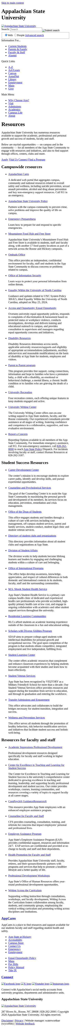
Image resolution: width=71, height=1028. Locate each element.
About (11, 115)
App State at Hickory (19, 936)
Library (12, 79)
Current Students (17, 46)
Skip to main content (12, 2)
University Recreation (20, 392)
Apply (4, 159)
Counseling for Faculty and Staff (26, 816)
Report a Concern (18, 434)
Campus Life (15, 112)
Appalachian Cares (18, 174)
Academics (14, 109)
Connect (23, 159)
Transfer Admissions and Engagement (28, 699)
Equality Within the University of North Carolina (34, 290)
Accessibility (15, 939)
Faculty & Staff (16, 52)
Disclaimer (7, 1020)
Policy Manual (16, 967)
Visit (10, 103)
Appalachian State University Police (28, 201)
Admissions (14, 106)
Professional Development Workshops (29, 875)
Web (10, 35)
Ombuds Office (16, 254)
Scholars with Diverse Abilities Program (30, 630)
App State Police (33, 449)
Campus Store (16, 943)
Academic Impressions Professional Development (35, 747)
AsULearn (14, 70)
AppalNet (13, 76)
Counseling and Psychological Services (29, 487)
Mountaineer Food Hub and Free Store (29, 233)
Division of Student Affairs (23, 550)
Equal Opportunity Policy (22, 958)
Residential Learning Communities (27, 616)
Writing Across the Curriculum (25, 890)
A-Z (10, 67)
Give (11, 88)
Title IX (12, 970)
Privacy (19, 1020)
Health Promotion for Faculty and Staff (29, 854)
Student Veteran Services (21, 675)
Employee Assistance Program (24, 833)
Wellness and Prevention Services (26, 717)
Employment (15, 82)
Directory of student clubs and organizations (32, 535)
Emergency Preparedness (22, 219)
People (20, 35)
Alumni (12, 55)
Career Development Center (23, 469)
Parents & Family (17, 49)
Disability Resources (19, 338)
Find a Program (36, 159)
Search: (5, 29)
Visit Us (13, 159)
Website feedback (25, 1023)
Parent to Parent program (21, 365)
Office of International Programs (25, 568)
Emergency (14, 949)
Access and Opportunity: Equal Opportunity (32, 308)
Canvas (12, 73)
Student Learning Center (21, 654)
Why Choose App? (18, 100)
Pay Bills (13, 964)
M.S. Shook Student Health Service (27, 589)
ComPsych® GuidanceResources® (27, 801)
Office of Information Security (24, 275)
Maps (11, 85)
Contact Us (14, 946)
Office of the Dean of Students (25, 511)
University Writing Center (22, 407)
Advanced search (34, 35)
